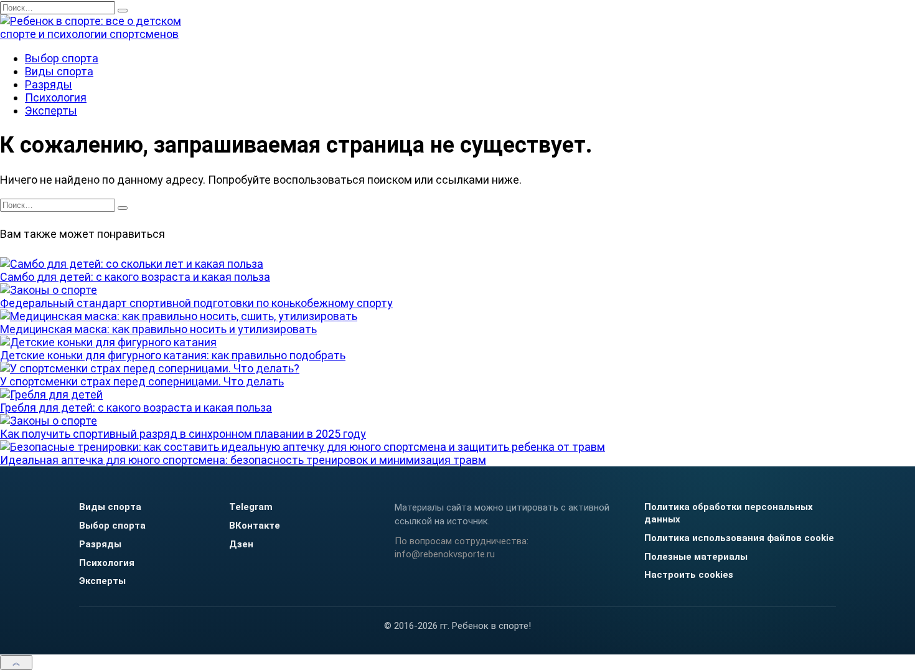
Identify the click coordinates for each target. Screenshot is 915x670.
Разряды (48, 84)
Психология (56, 97)
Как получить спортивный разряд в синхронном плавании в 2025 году (183, 433)
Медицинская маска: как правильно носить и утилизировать (158, 329)
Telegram (251, 506)
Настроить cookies (688, 574)
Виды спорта (59, 71)
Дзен (241, 544)
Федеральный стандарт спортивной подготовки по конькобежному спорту (196, 302)
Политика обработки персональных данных (728, 513)
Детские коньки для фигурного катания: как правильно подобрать (172, 355)
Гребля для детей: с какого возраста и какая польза (136, 407)
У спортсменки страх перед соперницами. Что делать (142, 381)
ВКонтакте (254, 525)
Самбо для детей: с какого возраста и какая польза (135, 276)
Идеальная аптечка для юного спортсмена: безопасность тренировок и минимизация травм (243, 459)
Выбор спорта (61, 58)
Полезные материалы (696, 556)
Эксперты (51, 110)
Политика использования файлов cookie (739, 538)
